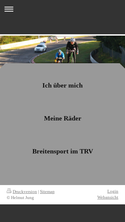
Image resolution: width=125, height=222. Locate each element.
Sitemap (47, 191)
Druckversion (25, 191)
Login (112, 191)
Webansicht (107, 197)
